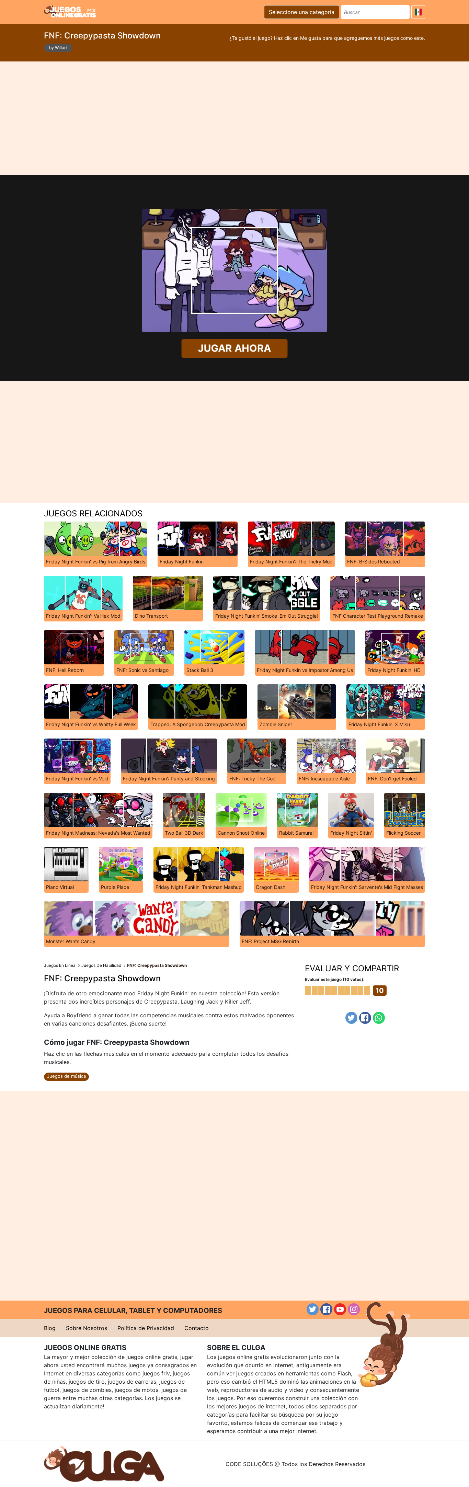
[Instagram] (354, 1309)
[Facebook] (365, 1018)
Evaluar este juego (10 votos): (335, 979)
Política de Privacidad (145, 1328)
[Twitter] (351, 1018)
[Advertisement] (234, 118)
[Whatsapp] (379, 1018)
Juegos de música (66, 1076)
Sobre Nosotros (86, 1328)
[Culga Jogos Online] (104, 1463)
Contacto (196, 1328)
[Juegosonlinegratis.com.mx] (70, 11)
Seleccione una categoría (301, 12)
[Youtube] (340, 1309)
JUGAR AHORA (234, 348)
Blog (50, 1328)
